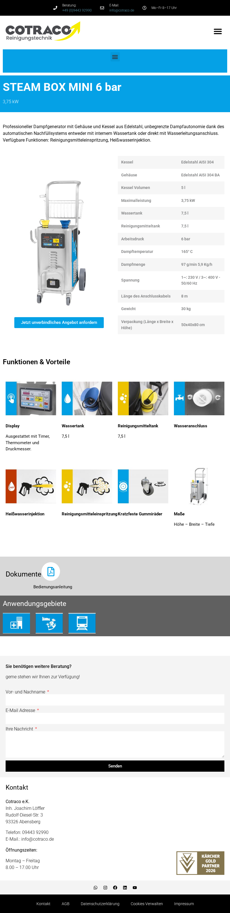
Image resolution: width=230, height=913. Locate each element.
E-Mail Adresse (21, 710)
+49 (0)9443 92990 (77, 10)
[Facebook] (115, 887)
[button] (218, 31)
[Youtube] (134, 887)
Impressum (184, 904)
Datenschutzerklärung (100, 904)
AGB (66, 904)
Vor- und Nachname (26, 692)
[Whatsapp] (95, 887)
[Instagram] (105, 887)
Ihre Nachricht (20, 729)
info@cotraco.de (121, 10)
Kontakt (43, 904)
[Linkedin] (125, 887)
